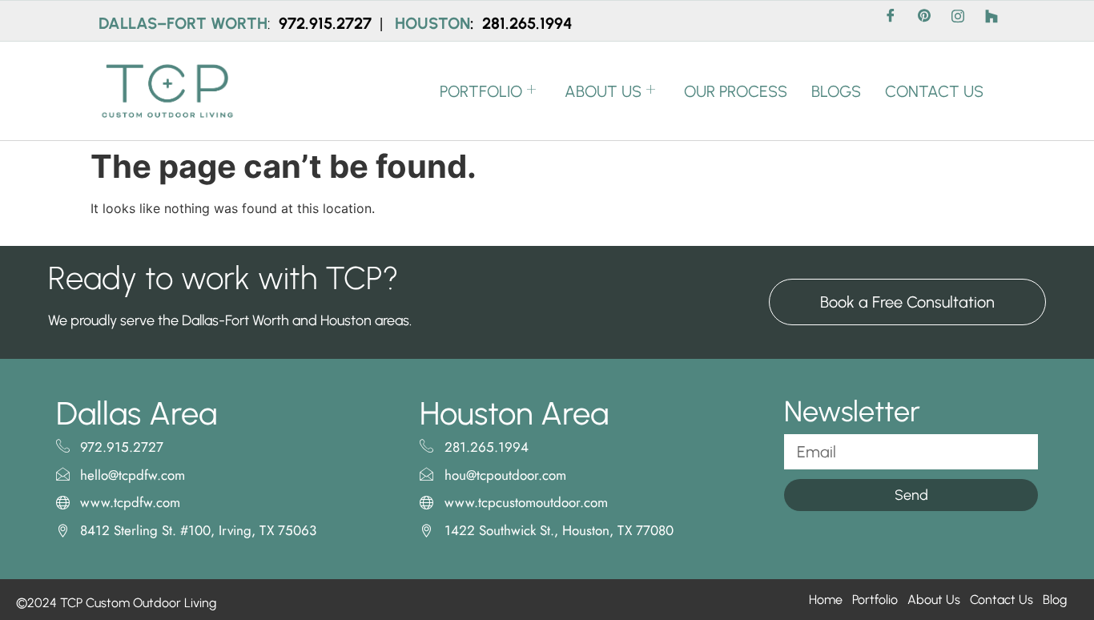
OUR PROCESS (735, 91)
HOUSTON (432, 23)
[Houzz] (991, 21)
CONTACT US (934, 91)
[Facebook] (891, 21)
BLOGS (836, 91)
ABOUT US (603, 91)
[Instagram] (958, 21)
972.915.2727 (327, 23)
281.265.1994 (527, 23)
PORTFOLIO (481, 91)
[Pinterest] (924, 21)
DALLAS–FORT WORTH (183, 23)
